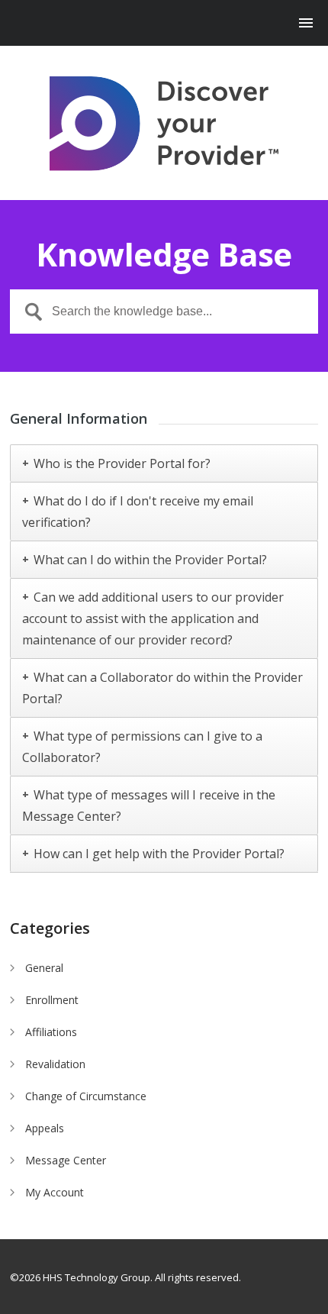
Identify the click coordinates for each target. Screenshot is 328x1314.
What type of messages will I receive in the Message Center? (148, 805)
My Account (54, 1192)
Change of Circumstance (85, 1096)
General (44, 967)
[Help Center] (164, 123)
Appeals (44, 1128)
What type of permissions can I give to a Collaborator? (142, 747)
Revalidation (55, 1064)
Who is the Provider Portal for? (122, 463)
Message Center (65, 1160)
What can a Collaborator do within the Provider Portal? (162, 688)
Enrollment (52, 1000)
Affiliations (51, 1032)
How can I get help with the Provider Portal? (159, 853)
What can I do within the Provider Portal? (150, 559)
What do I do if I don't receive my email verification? (137, 511)
